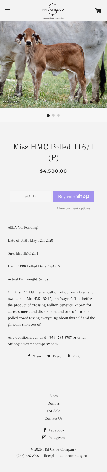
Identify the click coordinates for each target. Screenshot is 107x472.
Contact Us (53, 418)
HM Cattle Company (59, 449)
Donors (54, 403)
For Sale (53, 411)
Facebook (56, 430)
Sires (54, 396)
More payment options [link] (73, 208)
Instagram (56, 437)
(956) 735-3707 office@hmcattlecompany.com (53, 455)
